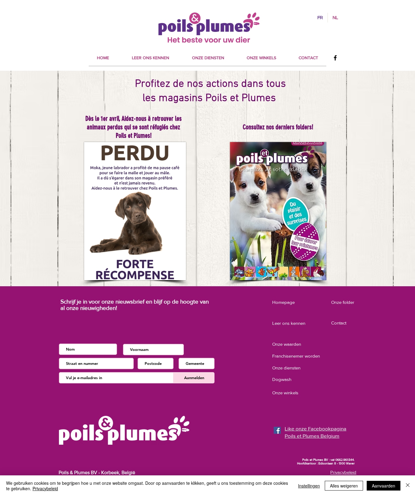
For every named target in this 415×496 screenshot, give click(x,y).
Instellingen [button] (309, 486)
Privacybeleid (45, 488)
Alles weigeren (344, 486)
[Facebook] (335, 57)
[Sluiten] (407, 485)
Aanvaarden (383, 486)
